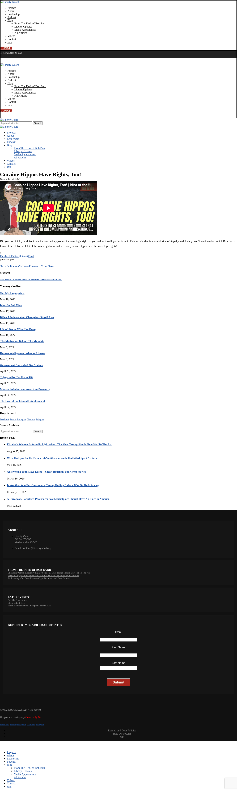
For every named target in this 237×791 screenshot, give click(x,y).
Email (118, 631)
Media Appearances (25, 29)
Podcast (11, 17)
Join (9, 42)
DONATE (6, 48)
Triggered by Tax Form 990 (16, 377)
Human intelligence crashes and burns (22, 353)
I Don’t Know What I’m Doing (18, 329)
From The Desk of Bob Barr (30, 23)
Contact (11, 39)
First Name (118, 647)
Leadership (13, 14)
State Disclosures (122, 733)
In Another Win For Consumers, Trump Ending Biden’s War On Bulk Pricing (53, 485)
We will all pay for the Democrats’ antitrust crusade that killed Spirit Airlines (52, 458)
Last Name (118, 662)
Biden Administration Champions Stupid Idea (27, 317)
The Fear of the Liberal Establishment (22, 401)
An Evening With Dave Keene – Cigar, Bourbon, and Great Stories (46, 471)
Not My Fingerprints (12, 293)
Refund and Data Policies (122, 730)
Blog (10, 20)
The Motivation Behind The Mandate (22, 341)
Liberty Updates (23, 26)
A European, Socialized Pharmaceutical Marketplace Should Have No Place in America (58, 498)
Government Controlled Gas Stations (21, 365)
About (10, 11)
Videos (11, 35)
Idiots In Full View (11, 305)
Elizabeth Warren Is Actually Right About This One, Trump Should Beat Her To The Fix (59, 444)
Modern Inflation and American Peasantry (25, 389)
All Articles (20, 32)
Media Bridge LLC (33, 717)
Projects (11, 7)
